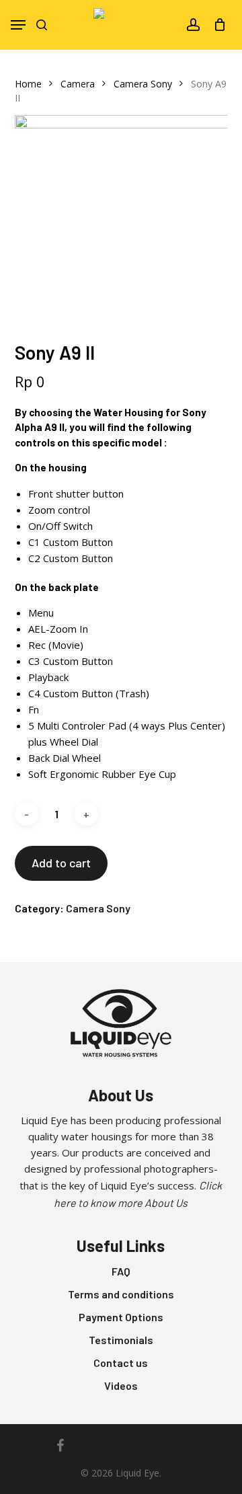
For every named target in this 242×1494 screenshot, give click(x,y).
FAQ (121, 1271)
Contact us (120, 1362)
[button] (18, 25)
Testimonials (121, 1339)
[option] (121, 221)
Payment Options (121, 1316)
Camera (78, 83)
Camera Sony (143, 83)
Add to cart (61, 862)
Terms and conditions (121, 1294)
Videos (121, 1385)
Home (28, 83)
